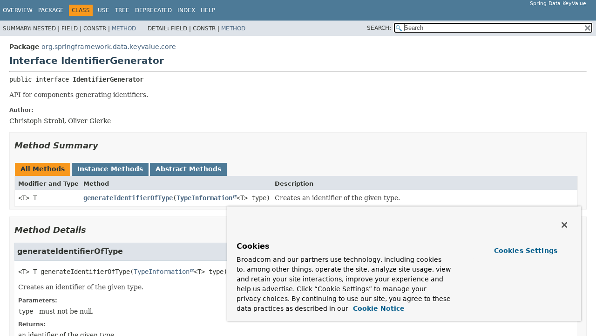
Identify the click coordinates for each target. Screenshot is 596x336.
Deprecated (153, 10)
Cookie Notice (378, 308)
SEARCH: (379, 28)
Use (103, 10)
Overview (18, 10)
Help (208, 10)
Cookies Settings (525, 250)
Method (124, 28)
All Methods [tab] (42, 169)
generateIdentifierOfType (128, 198)
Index (186, 10)
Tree (122, 10)
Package (51, 10)
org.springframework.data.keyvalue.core (108, 46)
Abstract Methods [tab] (188, 169)
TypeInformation (204, 198)
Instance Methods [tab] (110, 169)
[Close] (564, 225)
